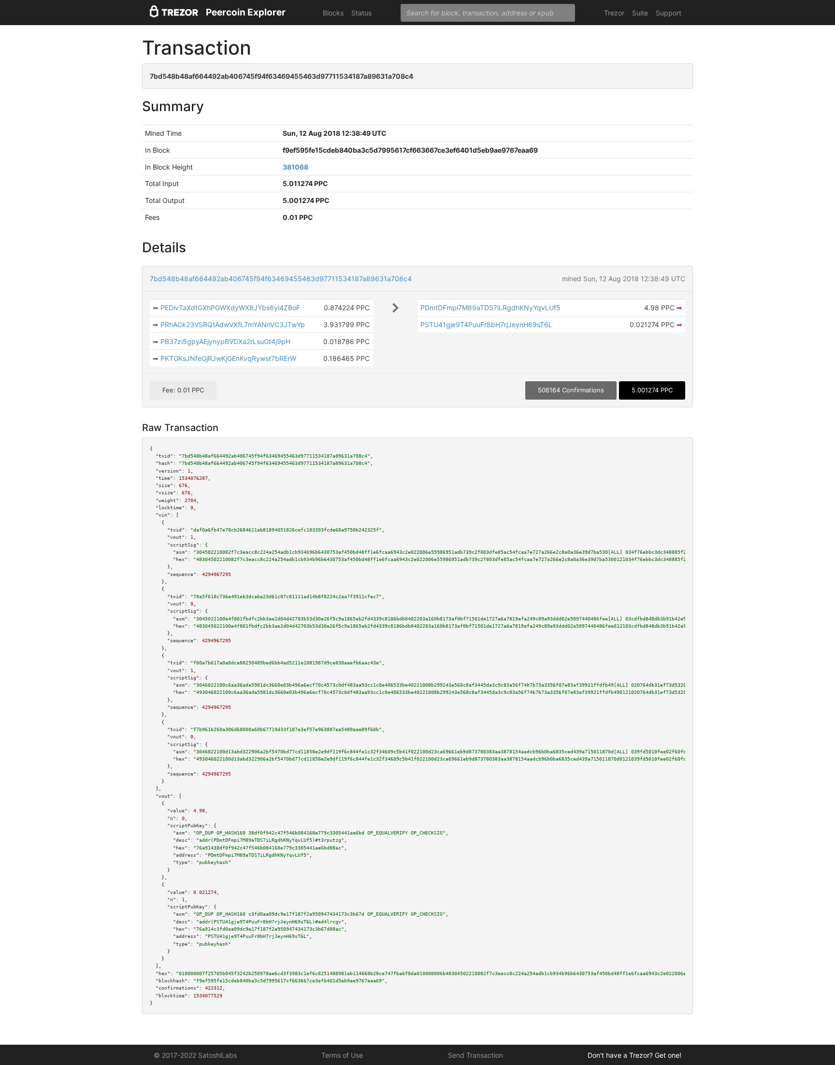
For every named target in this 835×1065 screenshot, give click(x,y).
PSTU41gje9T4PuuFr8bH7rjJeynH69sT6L (486, 324)
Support (668, 13)
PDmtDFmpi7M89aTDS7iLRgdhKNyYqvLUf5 (490, 307)
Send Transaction (475, 1055)
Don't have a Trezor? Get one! (634, 1055)
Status (361, 13)
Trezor (614, 13)
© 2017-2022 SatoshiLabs (195, 1055)
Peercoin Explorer (246, 12)
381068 (295, 167)
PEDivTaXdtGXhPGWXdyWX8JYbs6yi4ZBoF (230, 307)
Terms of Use (342, 1055)
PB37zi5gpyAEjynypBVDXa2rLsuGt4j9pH (225, 341)
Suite (640, 13)
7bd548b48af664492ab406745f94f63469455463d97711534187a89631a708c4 (281, 278)
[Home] (174, 12)
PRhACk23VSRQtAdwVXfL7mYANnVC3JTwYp (232, 324)
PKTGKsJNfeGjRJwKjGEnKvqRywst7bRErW (228, 358)
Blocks (333, 13)
